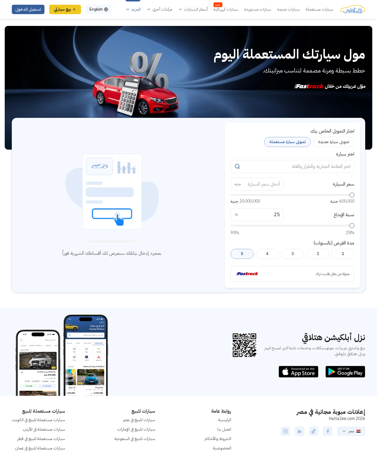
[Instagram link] (285, 431)
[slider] (352, 195)
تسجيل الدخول (28, 9)
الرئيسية (224, 420)
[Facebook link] (328, 431)
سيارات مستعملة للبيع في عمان (40, 448)
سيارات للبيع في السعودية (135, 439)
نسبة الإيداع (344, 214)
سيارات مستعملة (319, 9)
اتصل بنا (224, 429)
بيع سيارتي (62, 9)
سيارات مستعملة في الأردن (44, 429)
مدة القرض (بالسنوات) (333, 243)
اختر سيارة (345, 154)
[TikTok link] (313, 431)
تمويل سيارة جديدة (333, 142)
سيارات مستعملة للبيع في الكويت (38, 420)
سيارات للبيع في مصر (139, 420)
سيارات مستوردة (257, 9)
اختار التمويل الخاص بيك (332, 131)
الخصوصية (222, 448)
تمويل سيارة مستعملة (287, 142)
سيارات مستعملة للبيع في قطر (41, 439)
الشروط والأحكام (217, 439)
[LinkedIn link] (299, 431)
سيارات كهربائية (226, 9)
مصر (351, 431)
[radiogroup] (292, 142)
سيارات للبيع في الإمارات (136, 429)
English (96, 9)
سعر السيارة (343, 184)
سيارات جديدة (288, 9)
